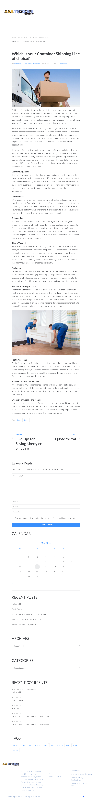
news (26, 420)
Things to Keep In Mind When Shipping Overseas (30, 716)
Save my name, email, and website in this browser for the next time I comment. (45, 518)
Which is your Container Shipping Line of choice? (30, 614)
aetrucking (17, 64)
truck (75, 745)
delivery (37, 745)
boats (19, 420)
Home (14, 37)
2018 (20, 37)
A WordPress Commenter (24, 689)
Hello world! (16, 604)
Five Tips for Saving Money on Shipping (26, 619)
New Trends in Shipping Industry (24, 624)
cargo (30, 745)
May (25, 37)
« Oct (14, 583)
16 (30, 37)
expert (45, 745)
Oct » (19, 583)
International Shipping (40, 37)
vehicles (15, 750)
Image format (17, 708)
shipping (60, 745)
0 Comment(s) (62, 64)
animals (15, 745)
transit (68, 745)
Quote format (17, 609)
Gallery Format (17, 700)
